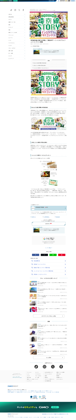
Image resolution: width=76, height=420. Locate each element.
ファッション (11, 35)
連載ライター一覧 (12, 22)
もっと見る (48, 357)
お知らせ (10, 14)
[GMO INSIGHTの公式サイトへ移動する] (13, 386)
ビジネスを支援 (25, 417)
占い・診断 (11, 53)
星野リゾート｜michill (13, 32)
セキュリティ (30, 417)
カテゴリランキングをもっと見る (49, 316)
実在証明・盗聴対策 (11, 392)
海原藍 (66, 328)
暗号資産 (52, 417)
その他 (62, 417)
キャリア (10, 55)
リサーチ (41, 417)
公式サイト (34, 216)
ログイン (10, 19)
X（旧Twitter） (47, 216)
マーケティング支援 (36, 417)
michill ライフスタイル (63, 285)
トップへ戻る (48, 247)
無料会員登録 (11, 16)
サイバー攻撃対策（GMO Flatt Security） (39, 392)
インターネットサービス (11, 417)
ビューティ (11, 37)
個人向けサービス (57, 417)
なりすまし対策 (48, 392)
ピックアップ (11, 58)
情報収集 (45, 417)
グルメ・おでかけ (12, 48)
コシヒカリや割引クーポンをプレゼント (41, 67)
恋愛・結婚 (11, 50)
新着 (9, 24)
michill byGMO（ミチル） (34, 9)
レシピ (10, 40)
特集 (9, 29)
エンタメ (10, 45)
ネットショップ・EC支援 (18, 417)
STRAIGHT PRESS (36, 46)
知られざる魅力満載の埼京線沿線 (40, 62)
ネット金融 (48, 417)
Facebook (58, 216)
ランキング (11, 27)
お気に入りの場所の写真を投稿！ (40, 65)
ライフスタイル (11, 42)
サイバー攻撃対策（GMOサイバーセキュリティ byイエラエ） (23, 392)
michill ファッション (64, 341)
